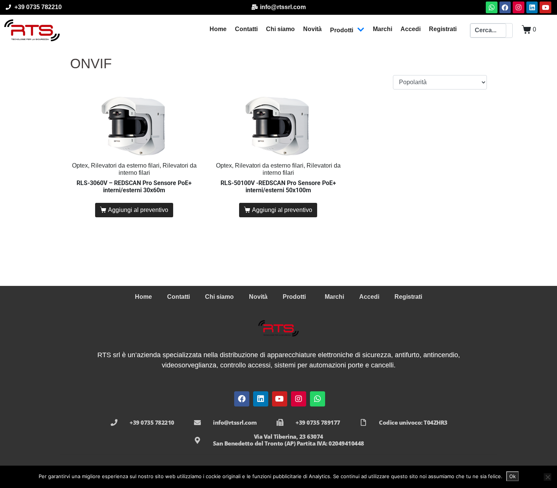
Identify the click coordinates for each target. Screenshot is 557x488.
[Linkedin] (532, 7)
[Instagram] (518, 7)
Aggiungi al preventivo (138, 210)
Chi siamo (280, 29)
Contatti (246, 29)
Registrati (443, 29)
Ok (512, 476)
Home (218, 29)
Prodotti (341, 30)
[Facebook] (505, 7)
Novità (312, 29)
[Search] (509, 31)
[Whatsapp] (492, 7)
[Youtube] (545, 7)
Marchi (382, 29)
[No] (547, 477)
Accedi (411, 29)
